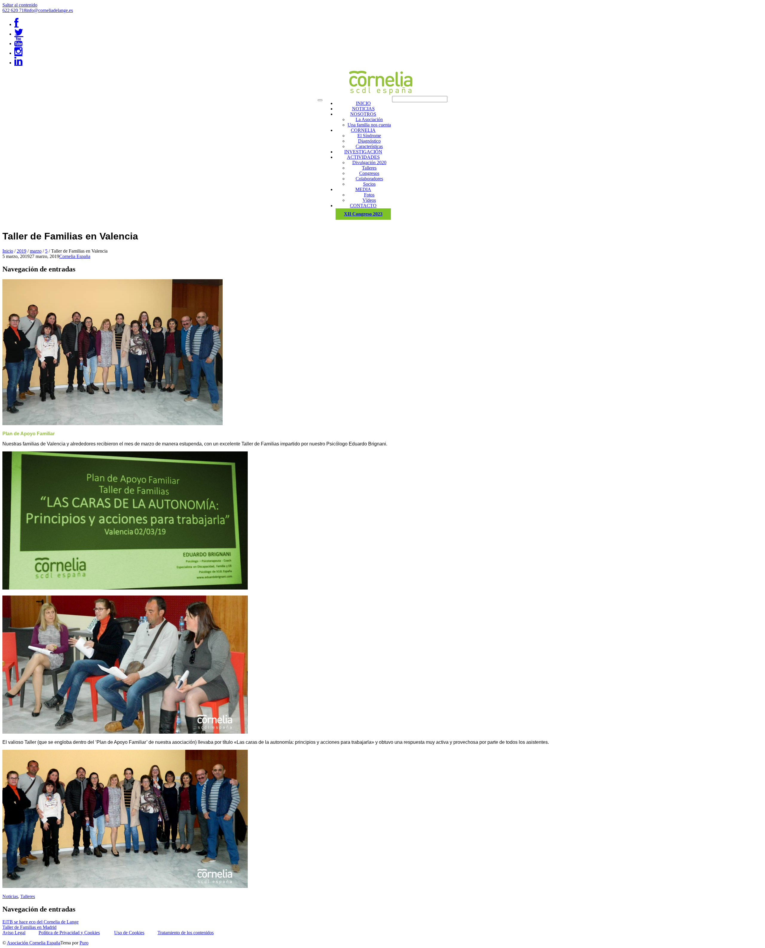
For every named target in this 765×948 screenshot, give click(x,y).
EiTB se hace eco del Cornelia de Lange (40, 921)
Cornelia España (74, 256)
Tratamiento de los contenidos (185, 932)
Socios (369, 184)
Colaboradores (369, 178)
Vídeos (369, 200)
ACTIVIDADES (363, 157)
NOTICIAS (363, 108)
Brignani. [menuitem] (377, 443)
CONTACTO (363, 205)
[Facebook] (16, 24)
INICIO (363, 103)
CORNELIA (363, 130)
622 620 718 (14, 10)
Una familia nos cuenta (369, 124)
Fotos (369, 194)
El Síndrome (369, 135)
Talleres (369, 167)
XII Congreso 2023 (363, 213)
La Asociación (369, 119)
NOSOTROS (363, 114)
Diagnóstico (369, 141)
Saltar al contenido (19, 4)
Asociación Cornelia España (33, 942)
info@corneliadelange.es (49, 10)
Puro (83, 942)
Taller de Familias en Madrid (29, 927)
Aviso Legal (13, 932)
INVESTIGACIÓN (363, 151)
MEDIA (363, 189)
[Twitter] (18, 33)
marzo (36, 251)
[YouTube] (18, 43)
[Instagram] (18, 53)
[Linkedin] (18, 62)
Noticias (10, 896)
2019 (21, 251)
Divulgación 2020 (369, 162)
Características (369, 146)
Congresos (369, 173)
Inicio (7, 251)
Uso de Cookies (129, 932)
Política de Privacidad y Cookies (69, 932)
